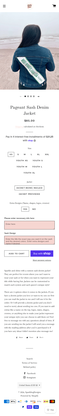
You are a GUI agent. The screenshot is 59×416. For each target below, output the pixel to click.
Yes (25, 209)
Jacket (29, 182)
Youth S (38, 160)
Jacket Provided (29, 194)
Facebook (31, 373)
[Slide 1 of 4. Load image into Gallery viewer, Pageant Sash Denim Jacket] (25, 96)
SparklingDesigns (33, 392)
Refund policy (29, 367)
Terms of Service (29, 363)
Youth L (37, 166)
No (34, 209)
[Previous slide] (20, 96)
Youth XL (29, 173)
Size (29, 148)
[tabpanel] (29, 50)
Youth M (22, 166)
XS (11, 154)
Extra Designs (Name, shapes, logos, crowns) (29, 203)
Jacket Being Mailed (29, 188)
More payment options (42, 260)
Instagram (31, 377)
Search (29, 358)
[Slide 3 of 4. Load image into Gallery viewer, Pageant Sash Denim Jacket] (31, 96)
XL (38, 154)
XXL (47, 154)
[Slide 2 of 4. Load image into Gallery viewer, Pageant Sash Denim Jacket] (28, 96)
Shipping (19, 126)
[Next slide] (38, 96)
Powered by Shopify (29, 395)
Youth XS (22, 160)
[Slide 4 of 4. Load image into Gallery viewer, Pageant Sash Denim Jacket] (33, 96)
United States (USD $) (28, 385)
